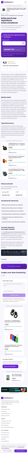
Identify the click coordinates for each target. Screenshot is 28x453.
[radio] (4, 68)
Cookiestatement (5, 437)
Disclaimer (3, 439)
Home (2, 13)
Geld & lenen (4, 411)
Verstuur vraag (14, 295)
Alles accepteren (21, 450)
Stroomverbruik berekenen (7, 427)
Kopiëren (23, 251)
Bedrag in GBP (5, 40)
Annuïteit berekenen (5, 423)
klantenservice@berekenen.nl (12, 301)
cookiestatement (21, 447)
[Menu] (25, 2)
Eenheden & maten (5, 409)
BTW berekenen (4, 425)
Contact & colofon (5, 432)
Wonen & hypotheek (5, 413)
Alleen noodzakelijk (7, 450)
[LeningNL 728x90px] (14, 390)
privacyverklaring (5, 448)
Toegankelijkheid (5, 441)
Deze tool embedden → (10, 366)
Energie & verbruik (5, 415)
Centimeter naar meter (6, 421)
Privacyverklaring (5, 434)
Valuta (6, 13)
